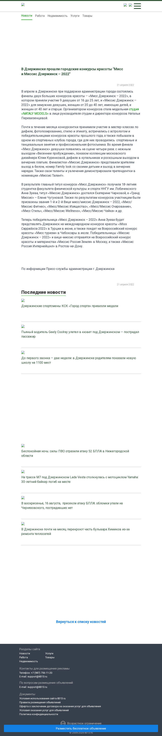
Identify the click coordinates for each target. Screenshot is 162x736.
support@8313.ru (37, 676)
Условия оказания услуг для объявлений (44, 710)
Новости (26, 15)
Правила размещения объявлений (40, 702)
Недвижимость (58, 15)
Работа (40, 15)
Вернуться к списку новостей (81, 622)
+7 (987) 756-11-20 (41, 672)
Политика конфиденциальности (38, 714)
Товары (87, 15)
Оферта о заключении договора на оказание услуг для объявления (60, 706)
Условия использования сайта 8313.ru (42, 698)
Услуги (75, 15)
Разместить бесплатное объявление (81, 728)
